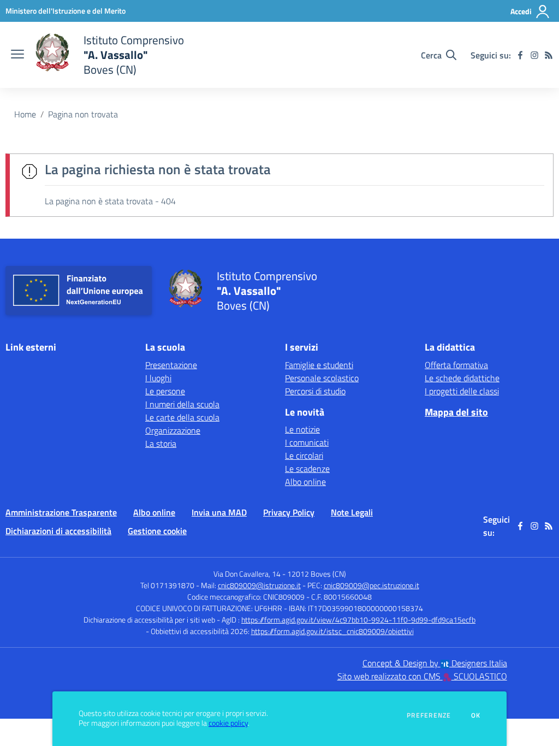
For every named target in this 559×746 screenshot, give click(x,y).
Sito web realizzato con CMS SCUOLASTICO (422, 676)
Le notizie (302, 429)
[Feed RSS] (549, 55)
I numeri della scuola (182, 404)
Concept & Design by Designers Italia (434, 663)
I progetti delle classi (462, 391)
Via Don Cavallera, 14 (247, 573)
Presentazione (171, 364)
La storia (160, 443)
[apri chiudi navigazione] (17, 55)
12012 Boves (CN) (316, 573)
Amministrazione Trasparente (61, 512)
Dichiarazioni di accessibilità (58, 530)
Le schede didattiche (462, 377)
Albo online (305, 481)
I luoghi (158, 377)
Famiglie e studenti (319, 364)
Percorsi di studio (315, 391)
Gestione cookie (157, 530)
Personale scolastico (322, 377)
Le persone (165, 391)
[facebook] (520, 55)
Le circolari (304, 455)
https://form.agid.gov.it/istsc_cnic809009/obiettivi (332, 631)
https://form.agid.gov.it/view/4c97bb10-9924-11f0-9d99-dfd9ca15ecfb (358, 619)
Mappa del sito (456, 412)
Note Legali (352, 512)
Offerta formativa (456, 364)
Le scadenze (307, 468)
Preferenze (429, 715)
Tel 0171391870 (167, 585)
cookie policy (228, 723)
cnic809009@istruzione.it (259, 585)
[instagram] (534, 55)
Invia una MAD (219, 512)
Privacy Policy (288, 512)
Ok (476, 715)
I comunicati (307, 442)
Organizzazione (172, 430)
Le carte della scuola (182, 417)
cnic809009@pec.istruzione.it (371, 585)
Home (25, 114)
